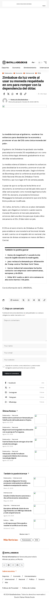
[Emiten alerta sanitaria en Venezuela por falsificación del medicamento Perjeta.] (41, 419)
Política (6, 520)
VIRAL (39, 73)
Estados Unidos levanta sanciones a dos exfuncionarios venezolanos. (17, 497)
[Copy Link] (25, 94)
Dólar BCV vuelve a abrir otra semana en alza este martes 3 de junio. (24, 278)
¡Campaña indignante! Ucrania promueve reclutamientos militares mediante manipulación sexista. (17, 483)
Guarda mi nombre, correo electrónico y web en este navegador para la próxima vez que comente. (22, 367)
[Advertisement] (24, 34)
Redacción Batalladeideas (19, 99)
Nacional (15, 415)
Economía (19, 73)
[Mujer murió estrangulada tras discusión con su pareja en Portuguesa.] (41, 431)
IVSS (36, 540)
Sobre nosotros (8, 571)
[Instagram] (24, 392)
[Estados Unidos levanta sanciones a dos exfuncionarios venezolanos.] (39, 496)
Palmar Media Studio (27, 597)
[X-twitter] (22, 565)
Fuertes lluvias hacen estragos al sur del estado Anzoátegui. (17, 443)
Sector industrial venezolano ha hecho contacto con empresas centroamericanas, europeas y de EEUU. (24, 270)
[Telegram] (24, 397)
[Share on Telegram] (16, 94)
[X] (24, 387)
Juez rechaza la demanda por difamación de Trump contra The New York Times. (24, 262)
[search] (29, 62)
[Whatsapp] (4, 565)
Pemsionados (26, 540)
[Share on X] (8, 94)
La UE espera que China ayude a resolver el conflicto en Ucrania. (15, 524)
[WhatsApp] (24, 402)
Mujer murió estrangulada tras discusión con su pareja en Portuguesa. (17, 431)
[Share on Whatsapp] (12, 94)
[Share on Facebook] (4, 94)
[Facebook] (24, 383)
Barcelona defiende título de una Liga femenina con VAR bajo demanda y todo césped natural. (18, 510)
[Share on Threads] (21, 94)
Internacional (30, 73)
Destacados (8, 73)
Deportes (6, 505)
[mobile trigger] (45, 62)
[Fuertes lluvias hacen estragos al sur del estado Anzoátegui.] (41, 443)
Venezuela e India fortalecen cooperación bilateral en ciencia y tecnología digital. (15, 456)
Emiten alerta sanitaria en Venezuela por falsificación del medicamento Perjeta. (17, 419)
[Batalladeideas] (14, 63)
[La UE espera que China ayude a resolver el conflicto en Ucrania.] (39, 524)
